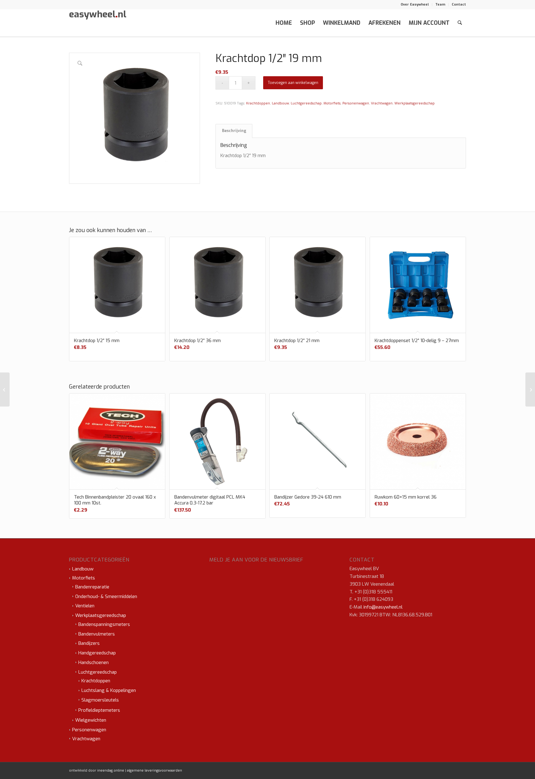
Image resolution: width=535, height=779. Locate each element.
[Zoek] (460, 23)
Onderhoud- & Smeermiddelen (106, 596)
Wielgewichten (90, 720)
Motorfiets (332, 103)
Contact (459, 4)
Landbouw (280, 103)
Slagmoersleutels (100, 700)
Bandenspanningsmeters (104, 624)
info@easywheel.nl (382, 607)
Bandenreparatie (92, 587)
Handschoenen (93, 662)
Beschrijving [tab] (234, 130)
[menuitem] (415, 4)
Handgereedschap (97, 653)
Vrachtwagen (382, 103)
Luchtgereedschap (306, 103)
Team (440, 4)
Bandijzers (89, 643)
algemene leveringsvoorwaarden (154, 770)
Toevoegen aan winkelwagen (293, 82)
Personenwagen (355, 103)
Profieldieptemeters (99, 710)
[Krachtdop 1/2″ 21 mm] (530, 389)
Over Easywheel (415, 4)
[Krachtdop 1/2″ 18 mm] (5, 389)
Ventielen (84, 606)
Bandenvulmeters (96, 634)
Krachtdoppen (258, 103)
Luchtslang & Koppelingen (108, 690)
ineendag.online (110, 770)
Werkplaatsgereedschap (414, 103)
